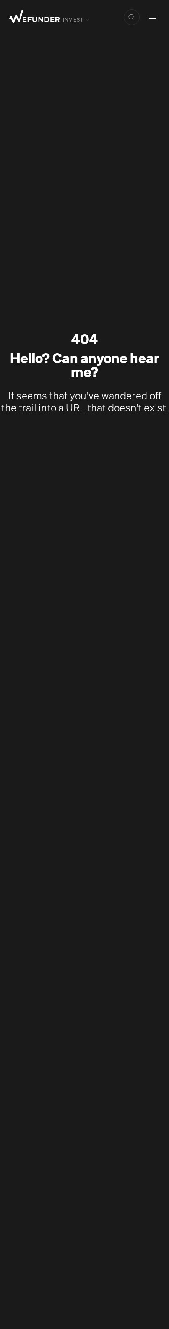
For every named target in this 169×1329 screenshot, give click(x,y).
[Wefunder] (35, 17)
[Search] (132, 17)
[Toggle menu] (152, 17)
